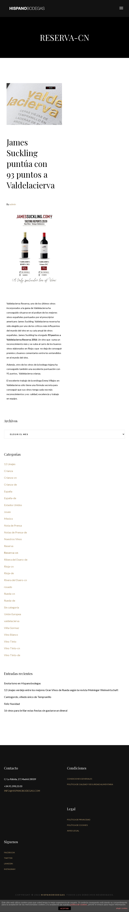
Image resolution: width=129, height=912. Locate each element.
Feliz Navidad (12, 703)
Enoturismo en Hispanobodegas (22, 683)
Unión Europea (12, 614)
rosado (8, 586)
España (8, 491)
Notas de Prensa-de (15, 532)
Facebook (9, 852)
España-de (10, 498)
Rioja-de (9, 573)
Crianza (8, 470)
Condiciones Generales (79, 779)
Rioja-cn (9, 566)
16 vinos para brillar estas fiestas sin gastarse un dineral (35, 710)
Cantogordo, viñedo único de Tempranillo (27, 696)
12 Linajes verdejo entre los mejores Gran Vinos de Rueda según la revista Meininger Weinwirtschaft (61, 690)
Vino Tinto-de (12, 655)
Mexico (8, 518)
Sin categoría (11, 607)
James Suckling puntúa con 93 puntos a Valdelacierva (31, 163)
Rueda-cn (9, 593)
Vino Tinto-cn (12, 648)
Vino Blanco (11, 634)
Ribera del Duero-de (15, 559)
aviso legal (73, 830)
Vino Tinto (10, 641)
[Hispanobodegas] (27, 8)
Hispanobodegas (53, 895)
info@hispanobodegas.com (22, 790)
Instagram (9, 869)
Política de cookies (77, 825)
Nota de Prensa (13, 525)
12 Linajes (9, 464)
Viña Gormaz (11, 627)
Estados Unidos (13, 505)
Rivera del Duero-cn (15, 580)
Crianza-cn (10, 477)
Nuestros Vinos (13, 539)
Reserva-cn (11, 552)
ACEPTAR (64, 908)
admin (13, 204)
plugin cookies (121, 908)
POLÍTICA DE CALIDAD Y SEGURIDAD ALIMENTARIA (90, 784)
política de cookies (78, 904)
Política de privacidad (78, 819)
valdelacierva (11, 621)
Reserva (8, 546)
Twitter (8, 858)
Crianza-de (10, 484)
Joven (7, 511)
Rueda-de (9, 600)
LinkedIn (8, 863)
